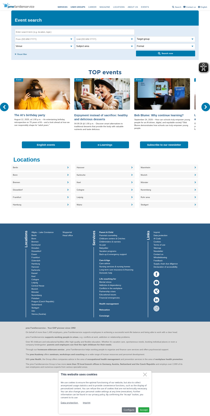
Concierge (104, 316)
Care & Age (104, 260)
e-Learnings (113, 144)
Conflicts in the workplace (110, 288)
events (145, 7)
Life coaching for (107, 279)
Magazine (105, 7)
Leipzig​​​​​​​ (34, 282)
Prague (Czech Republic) (42, 301)
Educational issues (107, 294)
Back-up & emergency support (113, 254)
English (204, 7)
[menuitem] (62, 7)
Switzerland (36, 304)
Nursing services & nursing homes (114, 266)
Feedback (158, 260)
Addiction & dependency (110, 285)
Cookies (157, 242)
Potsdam (35, 298)
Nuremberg (36, 295)
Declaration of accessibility (165, 267)
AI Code (157, 238)
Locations (119, 7)
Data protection (160, 235)
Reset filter (22, 54)
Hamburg (35, 264)
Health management (109, 304)
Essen (34, 254)
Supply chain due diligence (166, 264)
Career (92, 7)
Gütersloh (35, 260)
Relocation (104, 310)
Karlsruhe (35, 270)
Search (176, 7)
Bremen (35, 242)
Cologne (35, 279)
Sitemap (157, 248)
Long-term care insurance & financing (116, 270)
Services (62, 7)
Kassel (34, 273)
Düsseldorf (36, 251)
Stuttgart (35, 308)
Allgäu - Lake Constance (42, 232)
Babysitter (103, 248)
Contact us (191, 7)
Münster (35, 292)
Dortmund (35, 245)
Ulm (33, 311)
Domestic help (105, 273)
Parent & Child (106, 232)
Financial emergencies (109, 298)
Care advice (104, 263)
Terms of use (159, 245)
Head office (68, 235)
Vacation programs (107, 251)
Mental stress (105, 282)
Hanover (35, 267)
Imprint (157, 232)
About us (133, 7)
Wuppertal (67, 232)
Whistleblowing (160, 257)
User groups (78, 7)
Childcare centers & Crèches (112, 238)
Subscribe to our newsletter (167, 144)
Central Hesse (37, 286)
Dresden (35, 248)
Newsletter (158, 251)
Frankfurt (35, 257)
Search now (167, 53)
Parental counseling (108, 235)
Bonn (33, 238)
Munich (34, 289)
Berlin (34, 235)
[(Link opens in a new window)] (156, 274)
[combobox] (203, 7)
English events (53, 144)
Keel (33, 276)
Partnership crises (107, 291)
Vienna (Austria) (38, 314)
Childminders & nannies (110, 242)
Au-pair (102, 245)
